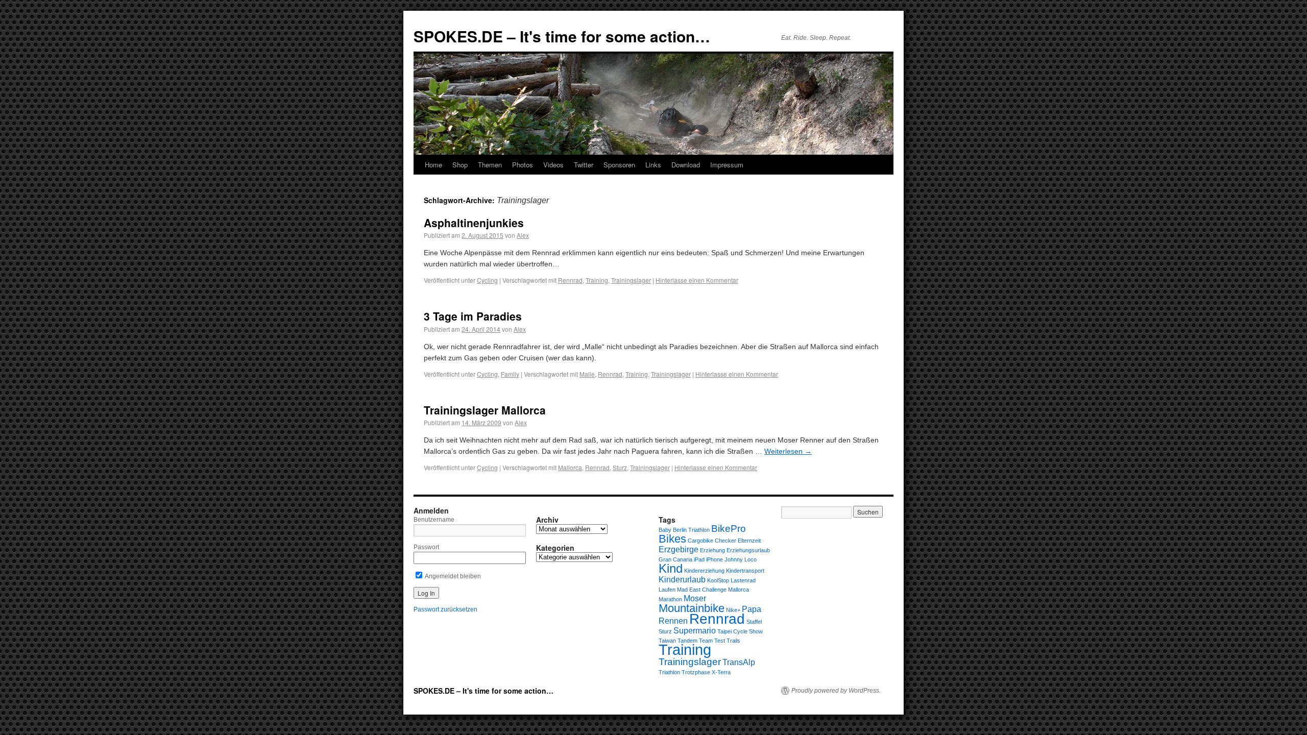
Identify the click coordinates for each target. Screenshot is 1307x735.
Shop (460, 164)
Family (510, 374)
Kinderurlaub (682, 579)
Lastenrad (743, 580)
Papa (751, 609)
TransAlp (738, 662)
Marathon (670, 599)
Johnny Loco (740, 559)
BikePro (728, 528)
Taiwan (667, 641)
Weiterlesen (788, 451)
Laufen (667, 589)
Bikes (672, 538)
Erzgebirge (678, 549)
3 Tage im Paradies (473, 316)
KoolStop (718, 580)
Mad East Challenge (702, 589)
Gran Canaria (675, 559)
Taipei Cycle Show (740, 631)
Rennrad (570, 280)
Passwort (426, 547)
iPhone (714, 559)
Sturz (620, 467)
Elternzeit (749, 540)
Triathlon (669, 672)
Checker (725, 540)
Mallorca (570, 467)
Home (433, 164)
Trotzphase (696, 672)
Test (719, 641)
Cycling (487, 280)
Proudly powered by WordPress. (836, 690)
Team (706, 641)
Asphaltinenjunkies (474, 222)
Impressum (726, 164)
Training (597, 280)
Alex (523, 235)
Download (685, 164)
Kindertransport (745, 571)
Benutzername (434, 519)
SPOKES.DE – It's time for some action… (562, 36)
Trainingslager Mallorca (485, 410)
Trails (733, 641)
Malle (587, 374)
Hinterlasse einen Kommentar (697, 280)
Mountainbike (691, 608)
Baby (665, 530)
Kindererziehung (704, 571)
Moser (695, 598)
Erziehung (712, 550)
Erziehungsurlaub (748, 550)
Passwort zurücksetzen (445, 609)
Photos (522, 164)
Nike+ (733, 610)
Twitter (583, 164)
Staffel (754, 622)
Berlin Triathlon (691, 530)
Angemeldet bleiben (452, 576)
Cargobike (700, 540)
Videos (553, 164)
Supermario (694, 630)
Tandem (687, 641)
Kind (671, 568)
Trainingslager (631, 280)
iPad (699, 559)
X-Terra (721, 672)
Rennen (673, 621)
